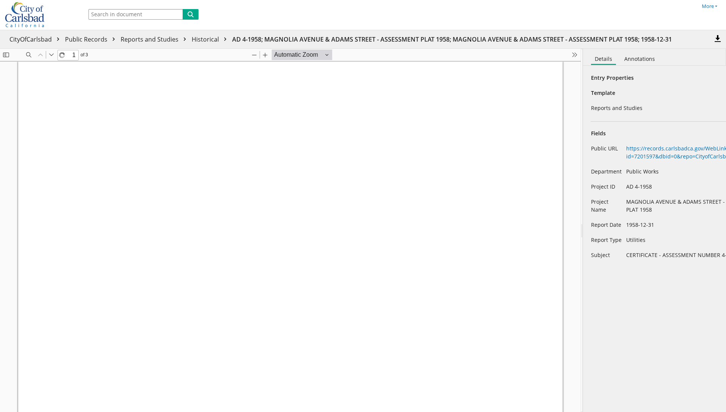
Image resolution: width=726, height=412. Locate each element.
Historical (206, 39)
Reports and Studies (150, 39)
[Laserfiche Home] (40, 15)
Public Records (87, 39)
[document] (654, 230)
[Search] (191, 14)
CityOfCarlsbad (31, 39)
